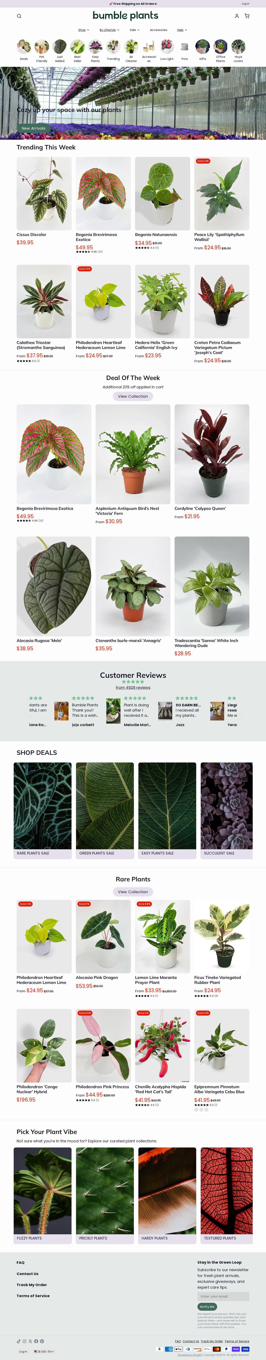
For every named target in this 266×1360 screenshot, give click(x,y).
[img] (133, 682)
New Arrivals (34, 128)
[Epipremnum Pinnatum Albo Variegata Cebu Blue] (221, 1045)
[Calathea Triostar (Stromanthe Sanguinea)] (44, 301)
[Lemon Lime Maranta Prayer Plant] (162, 936)
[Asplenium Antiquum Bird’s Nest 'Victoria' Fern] (133, 454)
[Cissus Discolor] (44, 193)
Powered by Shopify (190, 1355)
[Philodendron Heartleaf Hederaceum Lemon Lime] (103, 301)
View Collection (133, 396)
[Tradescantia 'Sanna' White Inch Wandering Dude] (212, 586)
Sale (133, 30)
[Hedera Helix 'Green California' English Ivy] (162, 301)
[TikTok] (19, 1341)
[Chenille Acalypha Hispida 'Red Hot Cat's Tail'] (162, 1045)
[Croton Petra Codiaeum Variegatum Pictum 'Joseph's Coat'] (221, 301)
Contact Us (27, 1273)
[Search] (19, 16)
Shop (82, 30)
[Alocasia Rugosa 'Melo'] (54, 586)
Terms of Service (33, 1295)
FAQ (21, 1262)
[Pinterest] (42, 1341)
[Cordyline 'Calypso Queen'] (212, 454)
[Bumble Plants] (125, 16)
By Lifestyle (108, 30)
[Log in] (235, 16)
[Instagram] (24, 1341)
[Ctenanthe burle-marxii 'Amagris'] (133, 586)
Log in (245, 3)
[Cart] (245, 16)
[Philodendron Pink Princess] (103, 1045)
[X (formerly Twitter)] (30, 1341)
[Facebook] (36, 1341)
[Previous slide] (231, 769)
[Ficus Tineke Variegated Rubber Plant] (221, 936)
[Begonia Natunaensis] (162, 193)
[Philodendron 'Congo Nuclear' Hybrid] (44, 1045)
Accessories (158, 30)
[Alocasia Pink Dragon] (103, 936)
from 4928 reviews (133, 687)
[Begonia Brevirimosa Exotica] (103, 193)
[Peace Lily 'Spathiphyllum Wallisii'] (221, 193)
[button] (44, 224)
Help (180, 30)
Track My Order (32, 1284)
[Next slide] (244, 769)
